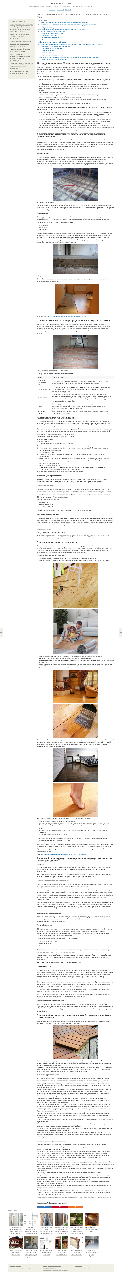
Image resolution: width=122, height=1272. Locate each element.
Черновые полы (47, 27)
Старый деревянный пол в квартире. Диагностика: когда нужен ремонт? (64, 29)
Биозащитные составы (49, 35)
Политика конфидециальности (49, 1268)
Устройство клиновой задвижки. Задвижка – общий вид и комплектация (20, 36)
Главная (52, 9)
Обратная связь (78, 1266)
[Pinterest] (60, 1207)
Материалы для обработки (48, 1197)
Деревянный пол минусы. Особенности (53, 42)
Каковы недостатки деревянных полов (54, 59)
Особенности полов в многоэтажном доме (56, 46)
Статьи (68, 9)
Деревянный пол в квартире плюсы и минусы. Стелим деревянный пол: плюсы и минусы (69, 57)
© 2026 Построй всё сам (15, 1266)
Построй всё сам (61, 3)
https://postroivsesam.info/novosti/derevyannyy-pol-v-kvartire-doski (65, 316)
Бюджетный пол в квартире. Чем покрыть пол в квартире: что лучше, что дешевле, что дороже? (71, 44)
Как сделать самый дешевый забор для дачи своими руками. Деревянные (21, 66)
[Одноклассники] (75, 1207)
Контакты (45, 1266)
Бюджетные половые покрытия (52, 48)
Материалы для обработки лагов (52, 33)
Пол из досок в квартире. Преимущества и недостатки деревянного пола (64, 23)
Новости (60, 9)
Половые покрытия (92, 1197)
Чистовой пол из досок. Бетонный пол (52, 31)
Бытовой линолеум (48, 51)
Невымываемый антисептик (51, 38)
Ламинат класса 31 (48, 53)
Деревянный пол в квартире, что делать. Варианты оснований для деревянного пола (68, 25)
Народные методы (48, 40)
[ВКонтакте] (44, 1207)
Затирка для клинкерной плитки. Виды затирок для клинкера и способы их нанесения (20, 44)
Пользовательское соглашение (54, 1266)
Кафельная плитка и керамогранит (53, 55)
